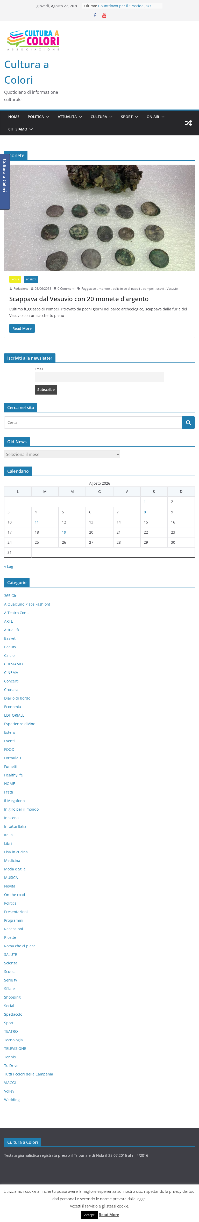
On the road (14, 894)
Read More (109, 1214)
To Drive (11, 1065)
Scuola (10, 971)
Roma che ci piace (19, 945)
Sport (127, 116)
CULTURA (99, 116)
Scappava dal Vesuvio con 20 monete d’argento (79, 298)
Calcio (9, 655)
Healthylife (13, 775)
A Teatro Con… (16, 612)
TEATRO (11, 1031)
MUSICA (11, 877)
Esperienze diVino (19, 723)
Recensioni (13, 928)
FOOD (9, 749)
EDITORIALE (14, 715)
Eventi (9, 740)
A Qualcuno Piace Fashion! (27, 604)
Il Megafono (14, 800)
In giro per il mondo (21, 809)
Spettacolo (13, 1014)
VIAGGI (10, 1082)
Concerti (11, 681)
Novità (9, 886)
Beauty (10, 646)
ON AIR (153, 116)
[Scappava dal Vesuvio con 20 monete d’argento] (99, 218)
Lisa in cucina (16, 851)
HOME (13, 116)
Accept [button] (89, 1214)
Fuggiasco (88, 288)
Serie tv (10, 980)
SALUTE (10, 954)
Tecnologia (13, 1039)
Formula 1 (13, 757)
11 (37, 522)
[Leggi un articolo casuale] (188, 123)
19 (64, 532)
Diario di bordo (17, 698)
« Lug (8, 566)
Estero (9, 732)
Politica (36, 116)
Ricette (10, 937)
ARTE (8, 621)
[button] (46, 116)
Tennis (10, 1056)
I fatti (8, 792)
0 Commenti (66, 288)
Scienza (31, 279)
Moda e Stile (15, 869)
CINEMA (11, 672)
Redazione (21, 288)
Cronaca (11, 689)
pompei (148, 288)
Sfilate (9, 988)
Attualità (67, 116)
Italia (8, 834)
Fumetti (10, 766)
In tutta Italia (15, 826)
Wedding (12, 1099)
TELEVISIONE (15, 1048)
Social (9, 1005)
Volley (9, 1091)
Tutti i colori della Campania (28, 1074)
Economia (12, 706)
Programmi (13, 920)
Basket (10, 638)
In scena (11, 817)
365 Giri (11, 595)
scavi (160, 288)
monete (104, 288)
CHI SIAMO (17, 129)
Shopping (12, 997)
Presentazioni (16, 911)
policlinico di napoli (126, 288)
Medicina (12, 860)
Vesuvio (172, 288)
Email (39, 369)
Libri (8, 843)
